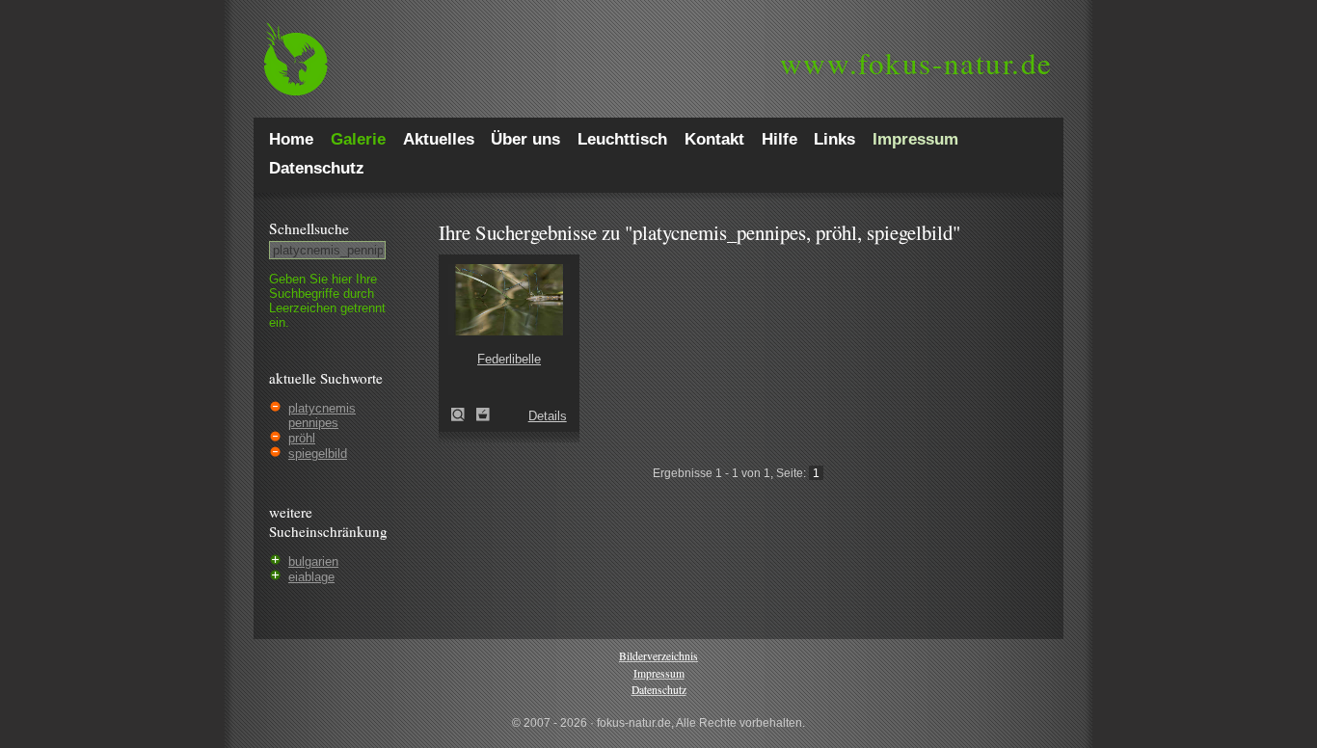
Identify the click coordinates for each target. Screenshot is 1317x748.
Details (547, 416)
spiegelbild (317, 453)
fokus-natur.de (916, 62)
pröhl (301, 438)
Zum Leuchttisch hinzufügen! (483, 414)
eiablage (311, 577)
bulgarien (313, 561)
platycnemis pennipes (322, 415)
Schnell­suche (309, 228)
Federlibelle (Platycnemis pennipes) (463, 414)
